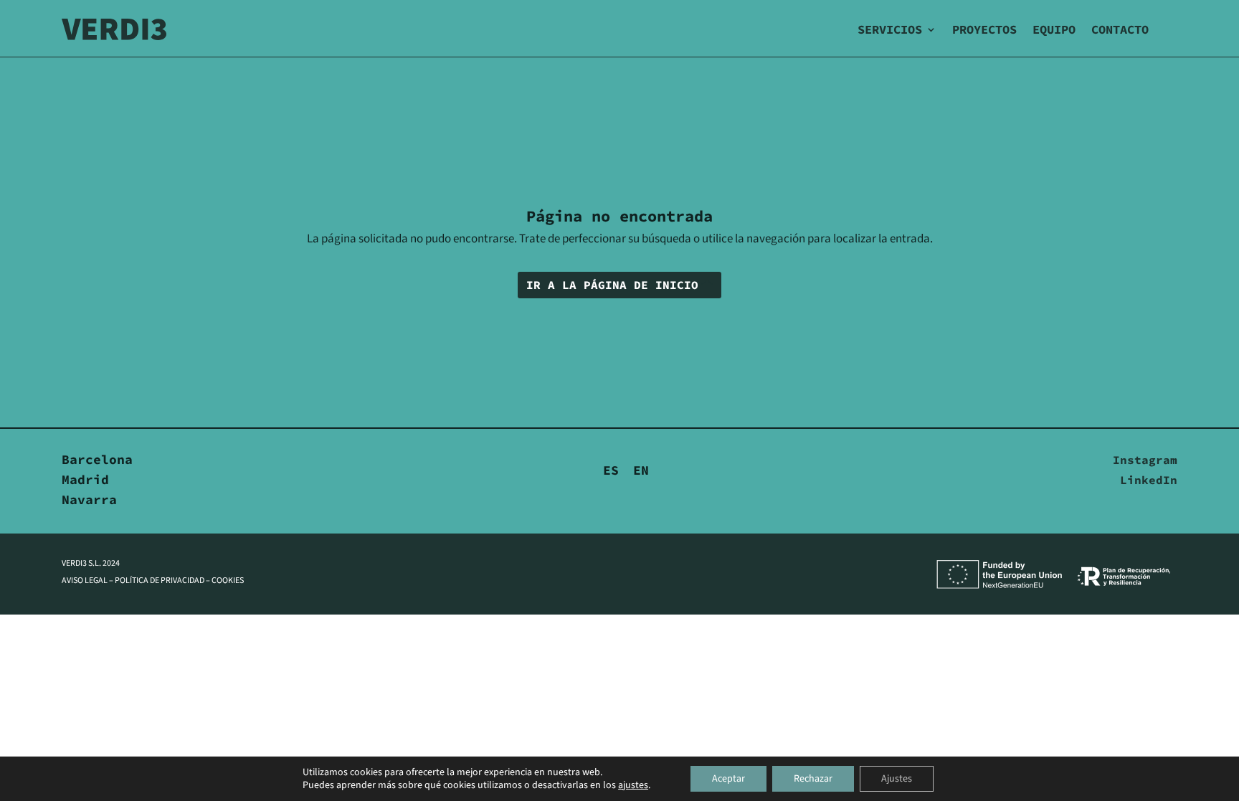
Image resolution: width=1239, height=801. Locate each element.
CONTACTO (1120, 29)
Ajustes (896, 779)
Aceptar (728, 779)
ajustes (633, 785)
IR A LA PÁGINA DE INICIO (612, 285)
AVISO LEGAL (85, 580)
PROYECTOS (984, 29)
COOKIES (228, 580)
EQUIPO (1054, 29)
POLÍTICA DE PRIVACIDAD (159, 580)
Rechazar (813, 779)
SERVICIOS (890, 29)
